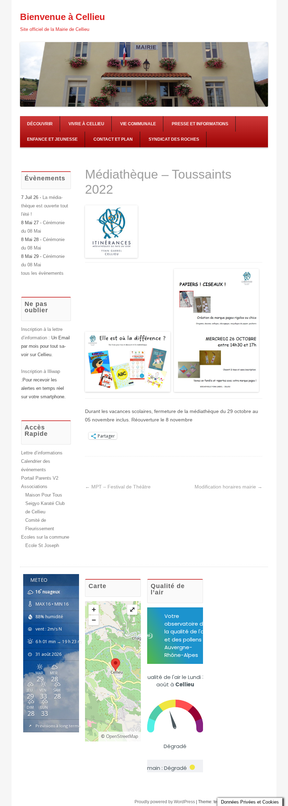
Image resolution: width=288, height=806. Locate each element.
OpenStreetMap (122, 736)
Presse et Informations (200, 123)
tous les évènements (42, 273)
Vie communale (138, 123)
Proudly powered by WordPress (165, 801)
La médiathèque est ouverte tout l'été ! (44, 206)
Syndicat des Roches (174, 139)
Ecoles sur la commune (45, 537)
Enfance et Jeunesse (52, 139)
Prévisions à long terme (58, 725)
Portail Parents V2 (39, 478)
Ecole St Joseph (42, 545)
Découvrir (40, 123)
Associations (34, 486)
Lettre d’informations (42, 452)
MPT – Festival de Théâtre (118, 486)
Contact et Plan (113, 139)
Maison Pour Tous (43, 495)
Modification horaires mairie (228, 486)
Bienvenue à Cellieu (62, 17)
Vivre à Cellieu (86, 123)
